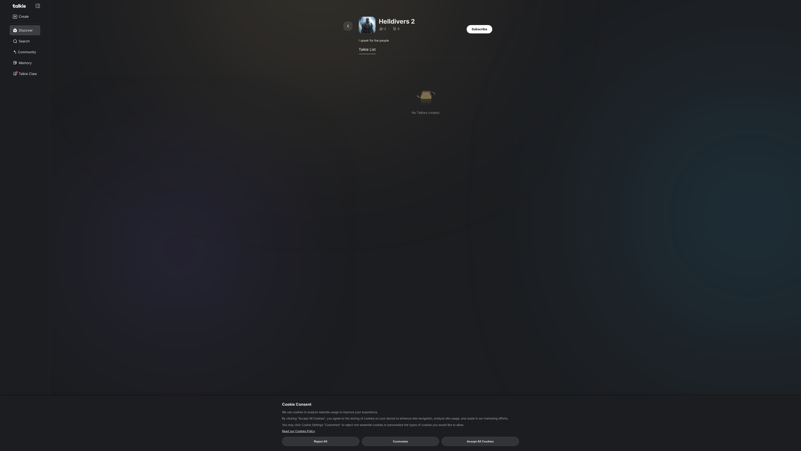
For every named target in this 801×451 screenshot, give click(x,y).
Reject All (320, 441)
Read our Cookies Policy (298, 431)
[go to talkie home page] (20, 6)
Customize (400, 441)
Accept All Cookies (480, 441)
